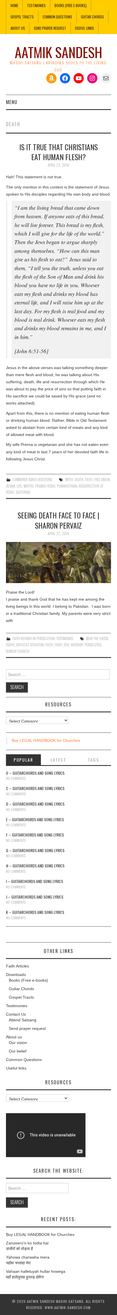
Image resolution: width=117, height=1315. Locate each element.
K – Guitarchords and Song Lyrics (35, 912)
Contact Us (16, 1014)
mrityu (29, 486)
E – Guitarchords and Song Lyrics (35, 819)
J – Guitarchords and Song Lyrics (34, 897)
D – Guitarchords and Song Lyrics (35, 804)
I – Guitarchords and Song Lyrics (34, 881)
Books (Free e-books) (71, 5)
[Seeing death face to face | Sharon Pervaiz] (58, 562)
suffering (23, 492)
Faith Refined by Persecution (33, 638)
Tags (93, 760)
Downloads (16, 974)
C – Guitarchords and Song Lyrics (35, 788)
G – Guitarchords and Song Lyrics (35, 850)
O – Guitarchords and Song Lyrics (35, 773)
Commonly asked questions (32, 479)
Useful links (84, 28)
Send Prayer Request (50, 28)
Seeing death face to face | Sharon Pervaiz (58, 520)
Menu (11, 101)
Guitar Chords (92, 17)
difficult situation (30, 644)
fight (58, 644)
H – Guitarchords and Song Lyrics (35, 866)
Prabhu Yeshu (45, 486)
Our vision (18, 1042)
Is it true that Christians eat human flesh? (58, 151)
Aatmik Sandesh (58, 52)
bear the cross (97, 638)
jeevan (10, 486)
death (79, 479)
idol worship (73, 644)
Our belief (17, 1051)
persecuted (93, 644)
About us (18, 28)
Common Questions (57, 17)
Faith (88, 479)
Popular (23, 760)
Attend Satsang (22, 1020)
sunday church (17, 651)
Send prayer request (27, 1028)
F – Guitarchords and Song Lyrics (35, 835)
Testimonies (36, 5)
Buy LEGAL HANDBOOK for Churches (46, 740)
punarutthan (67, 486)
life (19, 486)
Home (14, 5)
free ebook (102, 479)
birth (69, 479)
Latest (58, 760)
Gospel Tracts (22, 17)
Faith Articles (17, 966)
